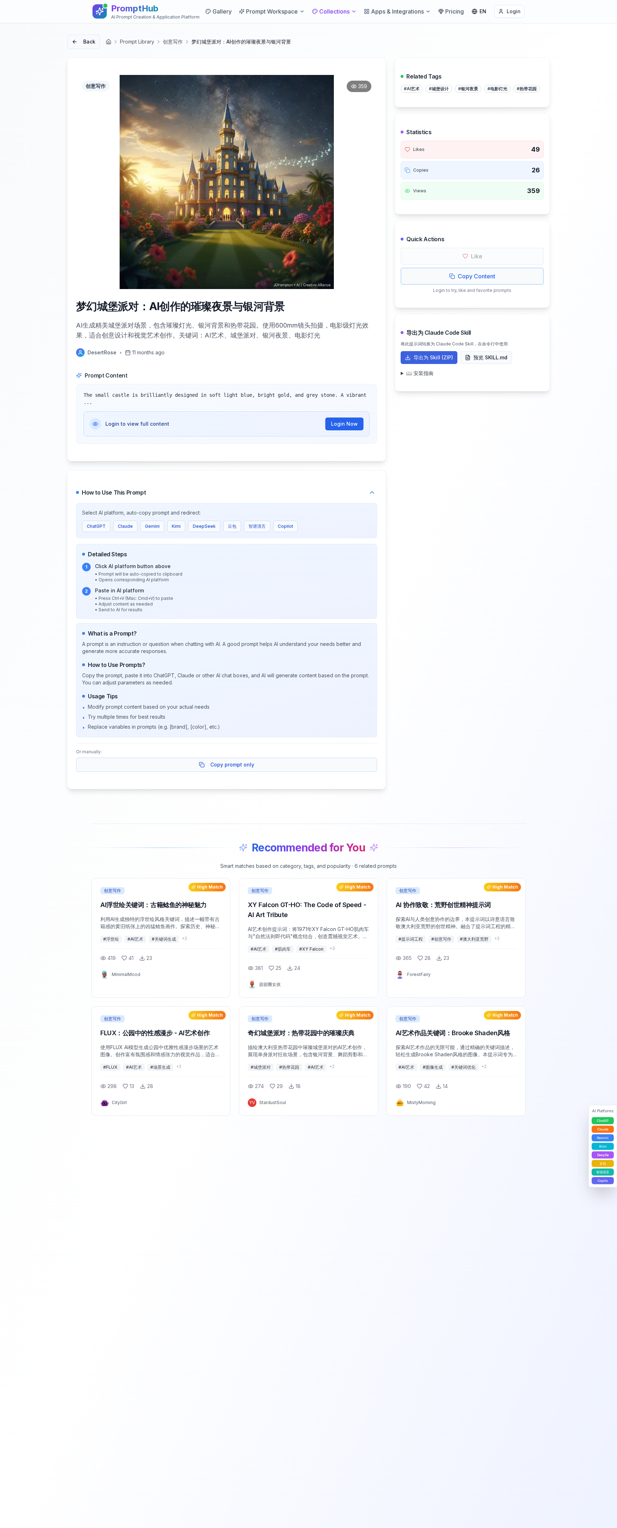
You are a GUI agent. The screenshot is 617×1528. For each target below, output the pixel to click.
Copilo (603, 1180)
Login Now (344, 424)
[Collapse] (372, 492)
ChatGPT (96, 526)
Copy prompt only (232, 765)
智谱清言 (257, 526)
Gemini (152, 526)
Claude (125, 526)
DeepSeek (204, 526)
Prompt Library (137, 42)
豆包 (232, 526)
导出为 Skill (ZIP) (433, 357)
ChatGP (602, 1120)
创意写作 (173, 42)
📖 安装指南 (419, 373)
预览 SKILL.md (490, 357)
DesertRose (101, 352)
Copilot (285, 526)
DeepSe (603, 1155)
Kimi (176, 526)
